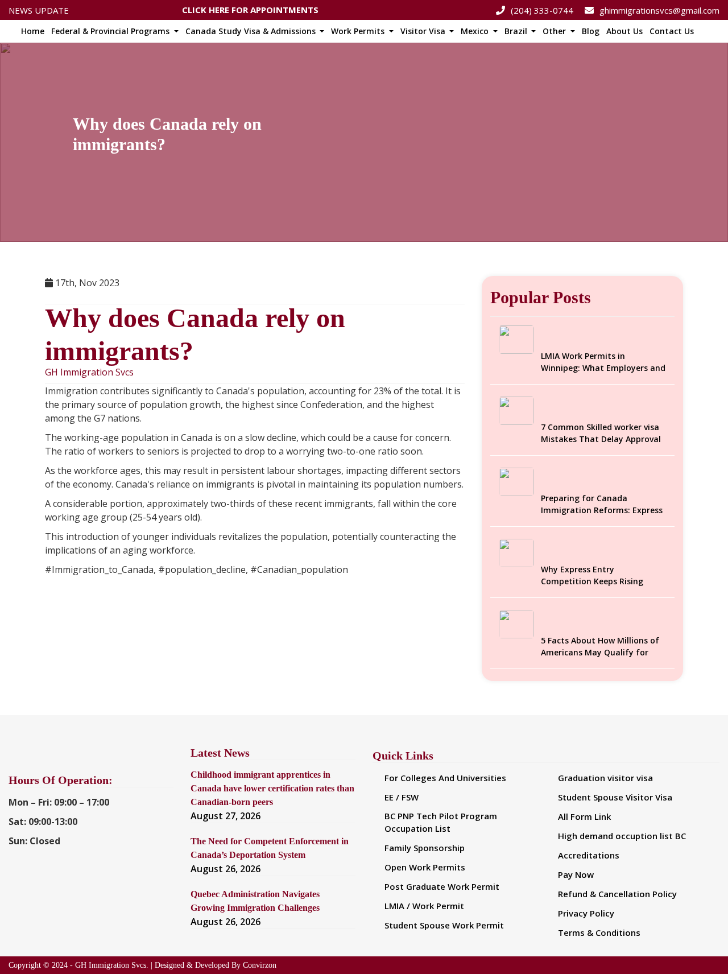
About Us (624, 31)
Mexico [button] (476, 31)
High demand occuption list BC (622, 835)
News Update (39, 10)
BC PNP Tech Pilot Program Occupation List (440, 822)
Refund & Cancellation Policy (617, 893)
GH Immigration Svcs (89, 372)
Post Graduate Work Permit (441, 886)
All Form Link (584, 816)
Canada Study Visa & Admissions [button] (251, 31)
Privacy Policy (586, 913)
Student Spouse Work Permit (444, 925)
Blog (590, 31)
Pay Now (576, 874)
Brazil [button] (517, 31)
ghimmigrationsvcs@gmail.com (659, 10)
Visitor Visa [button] (424, 31)
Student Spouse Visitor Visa (615, 797)
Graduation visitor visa (605, 777)
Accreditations (588, 855)
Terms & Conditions (599, 932)
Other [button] (555, 31)
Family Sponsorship (424, 847)
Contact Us (672, 31)
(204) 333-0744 (542, 10)
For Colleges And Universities (445, 777)
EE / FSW (401, 797)
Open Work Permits (424, 867)
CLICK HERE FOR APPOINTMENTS (250, 7)
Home (32, 31)
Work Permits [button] (359, 31)
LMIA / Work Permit (424, 905)
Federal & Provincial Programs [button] (111, 31)
